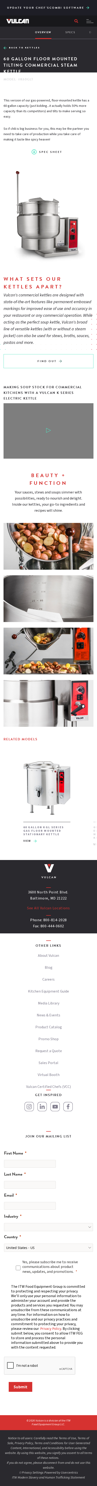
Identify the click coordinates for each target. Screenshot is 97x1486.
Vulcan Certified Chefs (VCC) (48, 1086)
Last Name (13, 1174)
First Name (13, 1153)
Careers (48, 979)
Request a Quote (48, 1051)
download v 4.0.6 (87, 7)
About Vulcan (48, 955)
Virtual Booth (49, 1074)
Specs (70, 32)
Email (9, 1195)
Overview (43, 32)
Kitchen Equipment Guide (48, 991)
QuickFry (88, 5)
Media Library (48, 1003)
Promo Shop (48, 1039)
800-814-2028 (55, 920)
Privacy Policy (50, 1328)
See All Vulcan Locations (48, 908)
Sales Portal (48, 1062)
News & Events (48, 1015)
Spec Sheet (50, 152)
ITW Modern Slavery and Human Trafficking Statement (48, 1477)
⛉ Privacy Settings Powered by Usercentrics (48, 1472)
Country (11, 1237)
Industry (11, 1216)
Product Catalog (48, 1027)
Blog (49, 967)
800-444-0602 (52, 926)
